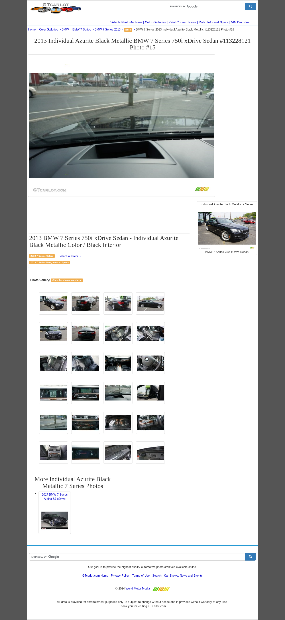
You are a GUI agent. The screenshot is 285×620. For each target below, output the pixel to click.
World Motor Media (138, 588)
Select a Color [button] (69, 256)
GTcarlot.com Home (95, 575)
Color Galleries (155, 22)
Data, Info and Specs (213, 22)
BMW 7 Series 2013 (107, 29)
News (192, 22)
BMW (65, 29)
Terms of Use (141, 575)
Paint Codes (177, 22)
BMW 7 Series (81, 29)
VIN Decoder (240, 22)
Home (32, 29)
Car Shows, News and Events (183, 575)
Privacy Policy (120, 575)
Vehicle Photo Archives (126, 22)
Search (156, 575)
